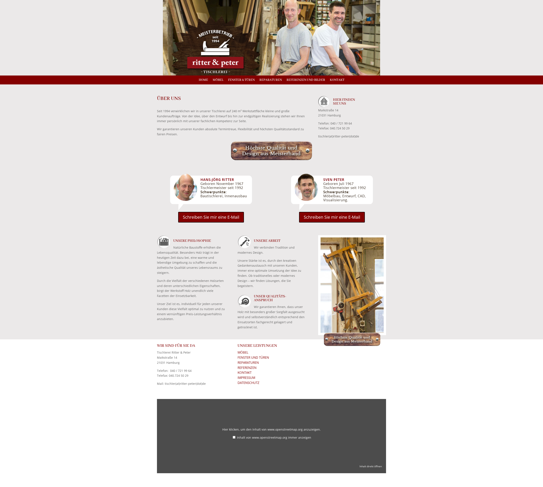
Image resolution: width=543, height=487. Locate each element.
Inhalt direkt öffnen (371, 466)
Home (203, 80)
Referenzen (247, 367)
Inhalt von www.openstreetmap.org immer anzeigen (274, 437)
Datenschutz (248, 383)
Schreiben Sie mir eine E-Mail (211, 217)
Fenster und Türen (253, 357)
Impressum (246, 377)
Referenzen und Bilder (306, 80)
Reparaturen (270, 80)
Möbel (218, 80)
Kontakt (337, 80)
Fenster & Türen (241, 80)
